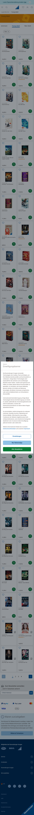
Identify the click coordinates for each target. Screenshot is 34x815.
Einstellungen (17, 436)
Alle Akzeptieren (17, 449)
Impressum (27, 428)
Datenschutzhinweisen (9, 428)
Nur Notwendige (17, 443)
